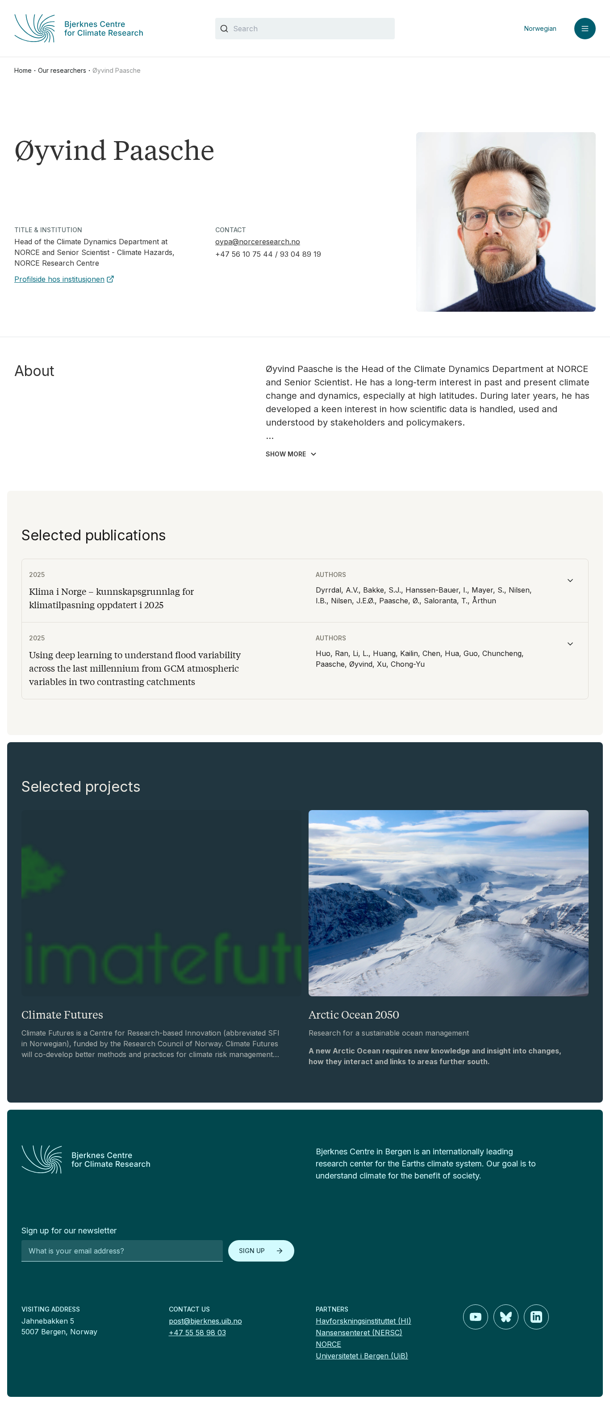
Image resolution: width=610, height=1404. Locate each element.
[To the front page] (157, 1159)
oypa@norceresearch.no (257, 241)
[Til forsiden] (104, 28)
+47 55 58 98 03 (197, 1332)
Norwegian (540, 28)
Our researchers (62, 70)
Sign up (252, 1250)
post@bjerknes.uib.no (205, 1320)
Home (23, 70)
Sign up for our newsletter (69, 1230)
